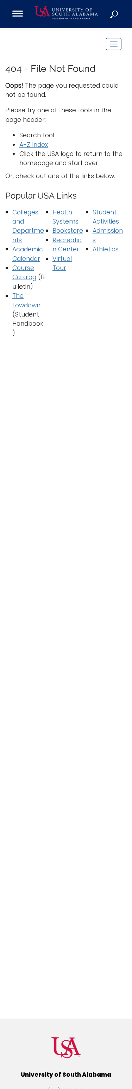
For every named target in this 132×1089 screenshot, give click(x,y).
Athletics (106, 249)
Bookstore (67, 230)
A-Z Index (33, 144)
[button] (114, 14)
